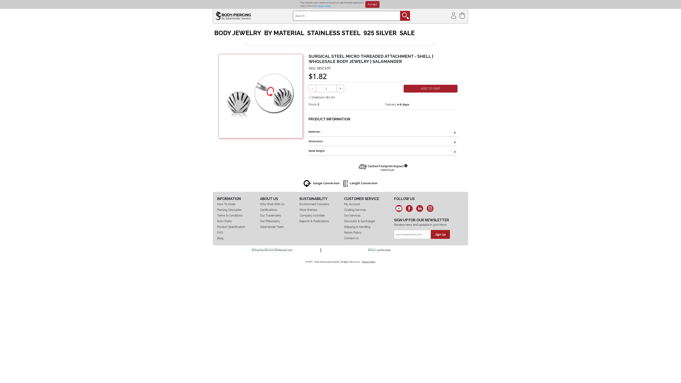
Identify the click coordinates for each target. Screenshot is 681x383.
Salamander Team (272, 227)
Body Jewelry (237, 33)
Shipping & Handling (357, 227)
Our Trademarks (270, 215)
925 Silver (380, 33)
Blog (220, 238)
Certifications (268, 210)
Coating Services (355, 210)
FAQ (220, 232)
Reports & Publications (314, 221)
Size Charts (224, 221)
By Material (284, 33)
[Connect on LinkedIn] (420, 208)
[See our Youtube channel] (399, 208)
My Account (352, 204)
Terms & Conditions (230, 215)
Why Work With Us (272, 204)
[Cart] (463, 15)
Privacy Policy (368, 261)
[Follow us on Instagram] (430, 208)
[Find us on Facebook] (409, 208)
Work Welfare (308, 210)
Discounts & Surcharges (359, 221)
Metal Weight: (317, 150)
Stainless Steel (334, 33)
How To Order (226, 204)
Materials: (314, 131)
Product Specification (231, 227)
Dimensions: (316, 141)
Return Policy (352, 232)
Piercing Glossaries (229, 210)
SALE (407, 33)
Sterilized (323, 97)
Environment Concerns (314, 204)
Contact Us (351, 238)
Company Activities (312, 215)
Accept (372, 4)
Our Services (352, 215)
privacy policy (324, 6)
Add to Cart (431, 88)
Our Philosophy (270, 221)
